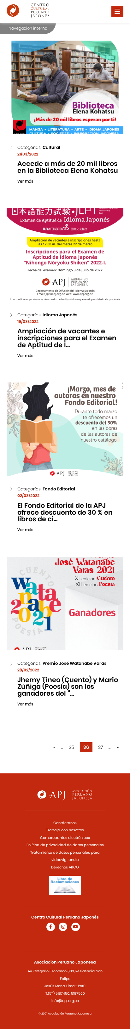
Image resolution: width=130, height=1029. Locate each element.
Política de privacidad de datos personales (65, 844)
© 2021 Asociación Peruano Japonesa (65, 1013)
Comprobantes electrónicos (65, 837)
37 (100, 747)
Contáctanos (65, 822)
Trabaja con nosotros (65, 830)
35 (71, 747)
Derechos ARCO (65, 867)
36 (86, 747)
